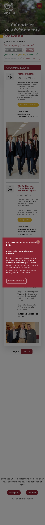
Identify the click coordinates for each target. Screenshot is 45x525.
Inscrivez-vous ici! (16, 281)
